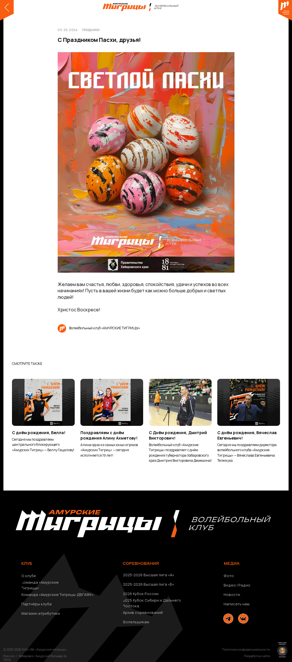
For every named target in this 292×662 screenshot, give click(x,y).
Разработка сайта (257, 656)
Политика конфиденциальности (246, 649)
